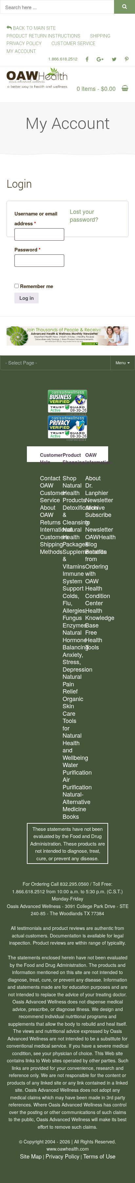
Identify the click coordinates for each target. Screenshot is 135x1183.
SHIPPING (100, 36)
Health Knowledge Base (96, 618)
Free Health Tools (93, 639)
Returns (50, 522)
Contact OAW (50, 481)
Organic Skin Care (73, 706)
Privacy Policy (62, 1156)
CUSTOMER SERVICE (73, 43)
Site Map (31, 1156)
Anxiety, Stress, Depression (74, 662)
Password (27, 249)
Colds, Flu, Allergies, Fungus (74, 606)
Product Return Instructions (43, 36)
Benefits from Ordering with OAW (96, 566)
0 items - (96, 88)
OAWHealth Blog (96, 540)
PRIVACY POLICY (24, 43)
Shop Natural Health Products (74, 489)
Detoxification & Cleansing (74, 515)
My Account (21, 51)
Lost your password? (84, 215)
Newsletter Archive (96, 503)
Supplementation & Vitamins (74, 559)
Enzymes (74, 625)
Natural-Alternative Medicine (74, 801)
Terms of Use (99, 1156)
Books (71, 816)
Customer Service (51, 496)
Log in (26, 297)
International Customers (51, 532)
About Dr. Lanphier (96, 485)
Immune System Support (73, 581)
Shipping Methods (51, 547)
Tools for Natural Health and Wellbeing (74, 739)
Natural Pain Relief (72, 684)
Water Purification (74, 768)
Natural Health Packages (74, 536)
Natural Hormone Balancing (74, 639)
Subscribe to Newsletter (96, 522)
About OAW (47, 511)
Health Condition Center (96, 595)
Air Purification (74, 783)
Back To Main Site (34, 28)
